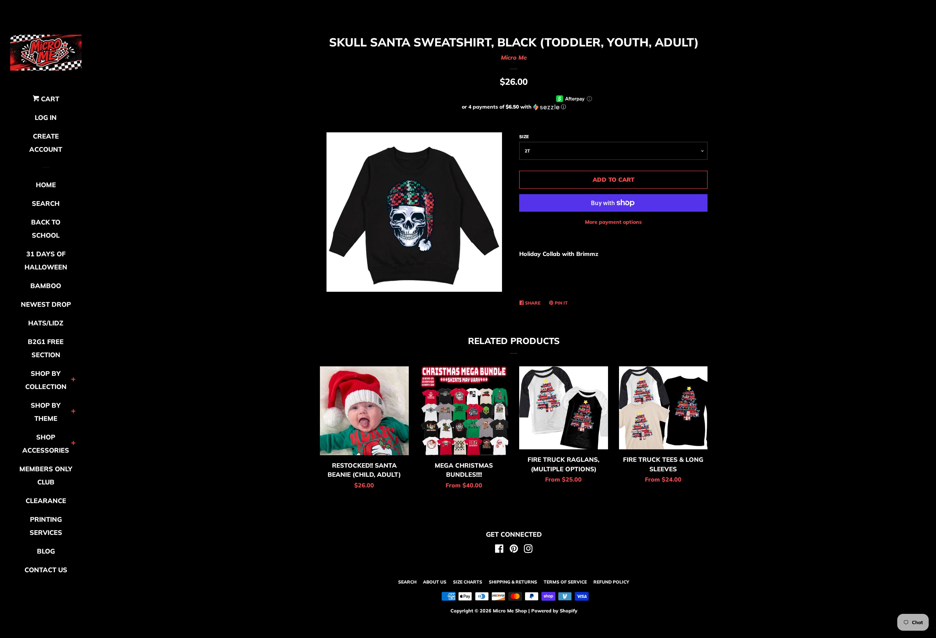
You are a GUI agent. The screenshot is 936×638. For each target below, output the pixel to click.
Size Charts (467, 582)
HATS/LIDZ (45, 323)
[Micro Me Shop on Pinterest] (513, 550)
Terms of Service (565, 582)
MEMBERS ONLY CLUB (45, 475)
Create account (45, 143)
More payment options (613, 222)
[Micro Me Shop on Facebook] (499, 550)
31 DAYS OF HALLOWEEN (45, 260)
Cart (49, 99)
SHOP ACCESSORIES (45, 443)
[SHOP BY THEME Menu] (73, 412)
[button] (513, 106)
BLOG (46, 551)
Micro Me (514, 57)
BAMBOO (45, 286)
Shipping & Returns (513, 582)
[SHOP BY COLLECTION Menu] (73, 380)
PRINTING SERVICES (46, 526)
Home (46, 185)
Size (524, 136)
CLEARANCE (46, 501)
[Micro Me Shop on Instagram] (528, 550)
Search (407, 582)
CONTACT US (45, 570)
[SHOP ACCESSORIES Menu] (73, 443)
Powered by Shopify (554, 611)
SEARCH (46, 203)
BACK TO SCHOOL (45, 228)
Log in (46, 117)
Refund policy (611, 582)
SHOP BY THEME (46, 412)
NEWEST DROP (46, 304)
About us (434, 582)
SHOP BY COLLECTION (46, 380)
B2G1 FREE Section (46, 348)
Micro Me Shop (510, 611)
